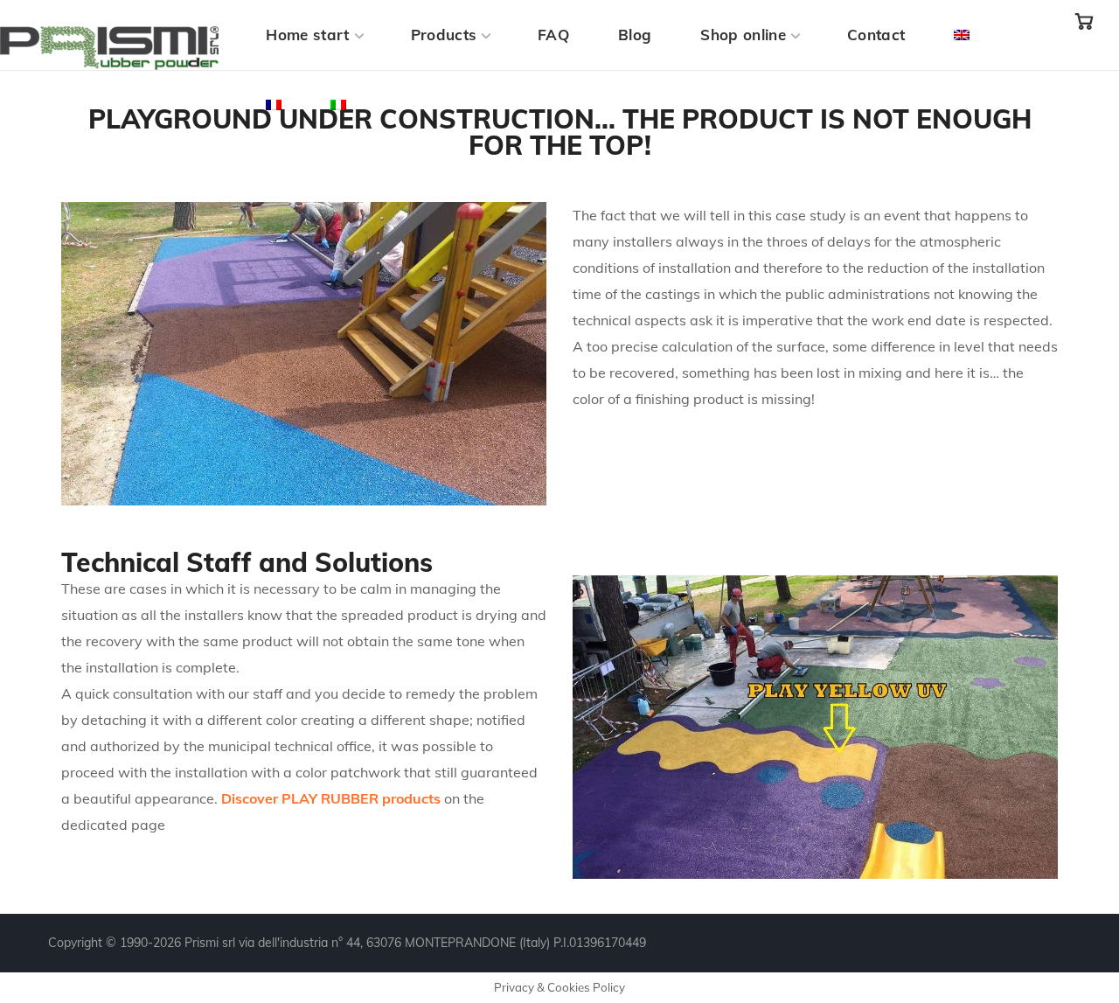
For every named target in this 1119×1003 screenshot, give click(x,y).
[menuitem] (961, 35)
